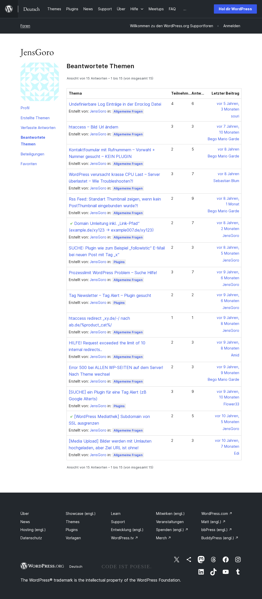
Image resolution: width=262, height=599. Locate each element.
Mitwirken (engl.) (170, 513)
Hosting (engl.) (33, 529)
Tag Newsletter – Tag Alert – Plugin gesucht (110, 295)
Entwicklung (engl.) (127, 529)
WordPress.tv (124, 538)
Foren (25, 26)
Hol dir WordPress (235, 9)
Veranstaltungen (170, 522)
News (25, 522)
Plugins (119, 262)
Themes (73, 522)
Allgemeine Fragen (128, 111)
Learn (116, 513)
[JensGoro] (39, 83)
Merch (163, 538)
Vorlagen (73, 538)
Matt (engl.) (213, 522)
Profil (25, 108)
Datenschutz (31, 538)
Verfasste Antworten (38, 127)
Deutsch (75, 566)
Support (118, 522)
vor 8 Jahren (228, 149)
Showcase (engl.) (81, 513)
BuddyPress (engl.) (219, 538)
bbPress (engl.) (216, 529)
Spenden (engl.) (172, 529)
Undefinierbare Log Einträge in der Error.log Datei (115, 104)
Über (24, 513)
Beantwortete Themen (33, 140)
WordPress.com (216, 513)
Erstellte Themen (35, 118)
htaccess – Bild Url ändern (93, 126)
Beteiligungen (32, 154)
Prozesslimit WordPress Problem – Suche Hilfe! (113, 272)
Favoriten (29, 164)
